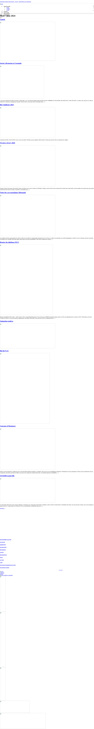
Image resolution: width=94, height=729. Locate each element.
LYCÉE (1, 562)
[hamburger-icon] (93, 10)
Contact (5, 12)
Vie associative (7, 13)
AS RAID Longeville (7, 476)
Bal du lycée (4, 351)
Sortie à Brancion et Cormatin (10, 63)
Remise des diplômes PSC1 (9, 242)
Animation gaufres (6, 321)
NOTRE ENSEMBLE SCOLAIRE (5, 539)
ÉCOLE (1, 557)
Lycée (8, 10)
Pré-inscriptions (7, 10)
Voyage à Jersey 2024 (7, 143)
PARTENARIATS (3, 549)
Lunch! (2, 19)
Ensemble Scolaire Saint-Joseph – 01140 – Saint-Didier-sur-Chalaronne (15, 1)
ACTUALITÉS (2, 542)
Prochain (2, 508)
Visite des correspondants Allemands (13, 192)
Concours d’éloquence (8, 426)
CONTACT (2, 552)
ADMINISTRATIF (3, 544)
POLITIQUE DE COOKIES (4, 567)
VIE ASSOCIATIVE (3, 547)
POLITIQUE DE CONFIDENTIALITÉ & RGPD (8, 565)
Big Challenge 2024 (7, 105)
